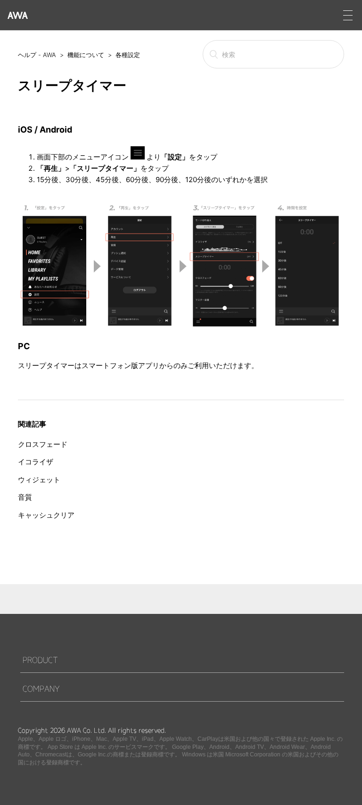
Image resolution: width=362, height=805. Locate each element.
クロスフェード (42, 444)
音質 (25, 497)
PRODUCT (40, 659)
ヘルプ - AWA (37, 55)
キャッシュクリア (46, 515)
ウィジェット (39, 479)
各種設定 (127, 55)
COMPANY (41, 688)
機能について (85, 55)
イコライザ (35, 461)
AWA (18, 15)
